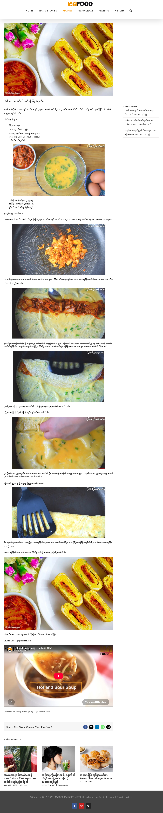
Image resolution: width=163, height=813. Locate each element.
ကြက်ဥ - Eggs (33, 711)
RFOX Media (82, 797)
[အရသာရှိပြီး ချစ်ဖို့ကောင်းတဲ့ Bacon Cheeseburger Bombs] (58, 747)
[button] (131, 10)
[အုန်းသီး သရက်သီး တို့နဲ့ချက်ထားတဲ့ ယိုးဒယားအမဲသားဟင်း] (96, 747)
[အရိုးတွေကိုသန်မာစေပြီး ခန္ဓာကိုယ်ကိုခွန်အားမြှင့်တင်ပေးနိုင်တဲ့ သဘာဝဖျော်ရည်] (20, 747)
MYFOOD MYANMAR (64, 797)
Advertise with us (125, 797)
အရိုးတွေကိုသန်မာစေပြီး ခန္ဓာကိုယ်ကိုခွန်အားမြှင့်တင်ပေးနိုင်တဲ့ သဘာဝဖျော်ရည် (20, 778)
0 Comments (24, 785)
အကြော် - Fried (44, 711)
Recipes (24, 711)
